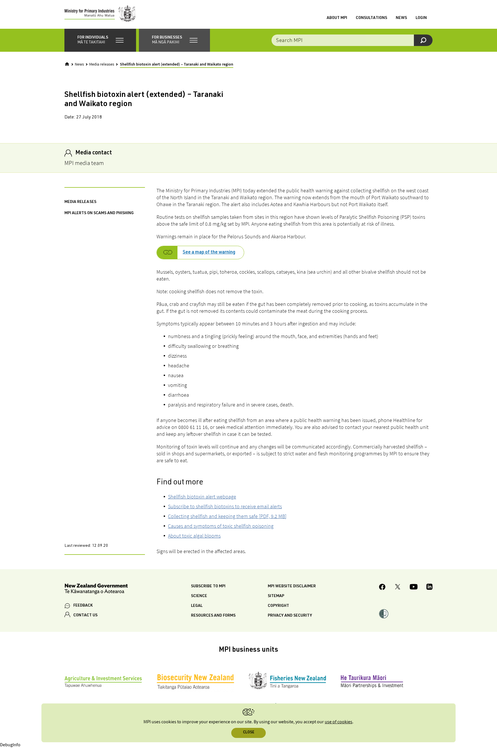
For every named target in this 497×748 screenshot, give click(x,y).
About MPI (337, 18)
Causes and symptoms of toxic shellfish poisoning (221, 526)
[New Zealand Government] (96, 590)
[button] (100, 40)
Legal (196, 606)
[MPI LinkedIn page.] (429, 588)
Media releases (101, 64)
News (401, 18)
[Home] (67, 64)
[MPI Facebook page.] (382, 588)
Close (248, 732)
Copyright (278, 606)
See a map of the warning (209, 252)
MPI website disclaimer (292, 586)
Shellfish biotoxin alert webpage (202, 496)
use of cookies (338, 722)
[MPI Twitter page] (397, 587)
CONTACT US (85, 615)
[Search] (423, 40)
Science (199, 596)
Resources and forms (213, 616)
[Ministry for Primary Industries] (100, 14)
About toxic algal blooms (194, 535)
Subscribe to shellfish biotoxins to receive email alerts (225, 506)
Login (421, 18)
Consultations (371, 18)
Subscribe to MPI (208, 586)
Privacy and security (290, 616)
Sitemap (276, 596)
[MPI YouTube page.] (414, 587)
